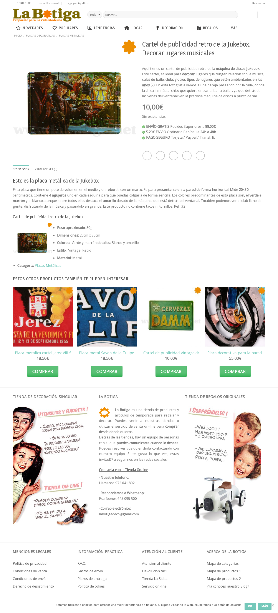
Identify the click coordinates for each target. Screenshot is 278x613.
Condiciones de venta (30, 571)
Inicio (18, 35)
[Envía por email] (173, 155)
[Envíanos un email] (226, 3)
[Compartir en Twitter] (160, 155)
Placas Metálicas (71, 35)
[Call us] (230, 3)
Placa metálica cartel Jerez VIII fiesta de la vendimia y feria (67, 352)
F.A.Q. (82, 563)
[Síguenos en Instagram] (217, 3)
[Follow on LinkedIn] (238, 3)
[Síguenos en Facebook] (213, 3)
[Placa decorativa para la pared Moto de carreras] (235, 317)
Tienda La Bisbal (155, 578)
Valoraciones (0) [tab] (46, 169)
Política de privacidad (29, 563)
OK (250, 606)
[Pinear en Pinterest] (186, 155)
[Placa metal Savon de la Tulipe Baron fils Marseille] (107, 317)
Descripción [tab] (21, 169)
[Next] (265, 336)
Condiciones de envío (29, 578)
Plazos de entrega (92, 578)
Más (234, 27)
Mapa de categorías (223, 563)
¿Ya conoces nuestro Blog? (228, 586)
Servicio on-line (154, 586)
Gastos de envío (90, 571)
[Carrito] (252, 15)
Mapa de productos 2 (224, 578)
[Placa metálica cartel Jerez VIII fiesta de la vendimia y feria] (43, 317)
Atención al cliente (156, 563)
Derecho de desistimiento (33, 586)
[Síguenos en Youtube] (242, 3)
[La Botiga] (47, 15)
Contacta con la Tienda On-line (123, 469)
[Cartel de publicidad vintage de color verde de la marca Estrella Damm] (171, 317)
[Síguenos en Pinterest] (234, 3)
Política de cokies (91, 586)
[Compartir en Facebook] (147, 155)
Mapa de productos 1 (224, 571)
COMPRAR (42, 371)
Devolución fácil (154, 571)
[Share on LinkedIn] (200, 155)
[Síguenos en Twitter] (221, 3)
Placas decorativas (40, 35)
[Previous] (13, 336)
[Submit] (234, 14)
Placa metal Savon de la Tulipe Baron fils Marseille (124, 352)
